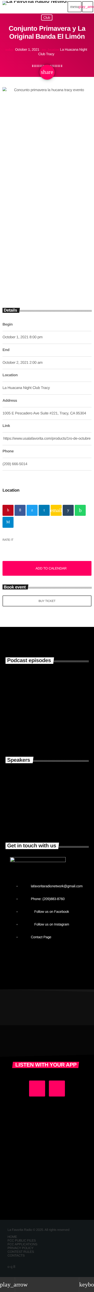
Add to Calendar (51, 568)
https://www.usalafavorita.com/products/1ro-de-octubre (46, 438)
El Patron (40, 775)
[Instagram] (11, 1267)
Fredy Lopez (45, 819)
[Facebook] (14, 1267)
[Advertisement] (47, 252)
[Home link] (34, 6)
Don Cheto (42, 797)
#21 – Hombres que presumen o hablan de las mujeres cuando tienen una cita (55, 687)
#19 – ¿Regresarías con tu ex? (55, 733)
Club (46, 17)
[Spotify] (9, 1267)
